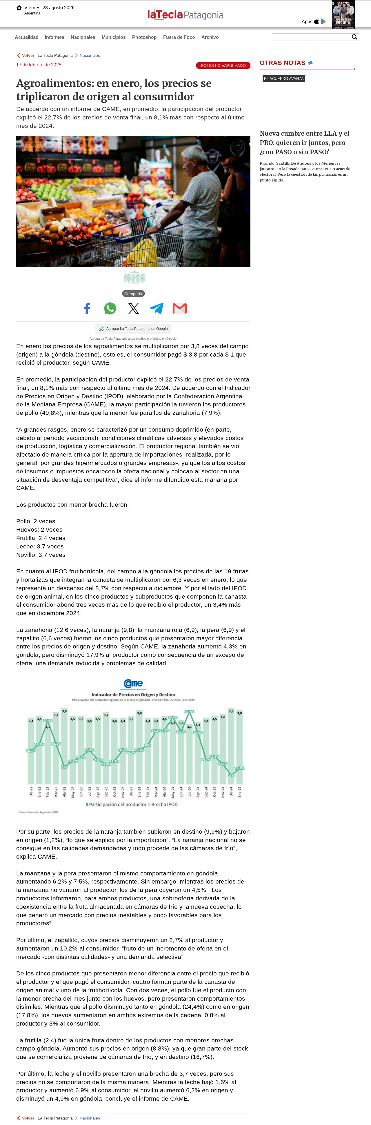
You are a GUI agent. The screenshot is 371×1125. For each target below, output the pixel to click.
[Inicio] (19, 7)
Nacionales (83, 37)
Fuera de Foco (179, 37)
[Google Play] (323, 21)
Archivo (210, 37)
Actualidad (27, 37)
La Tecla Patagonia (55, 55)
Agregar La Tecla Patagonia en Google (137, 329)
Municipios (114, 37)
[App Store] (316, 21)
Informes (54, 37)
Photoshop (144, 37)
